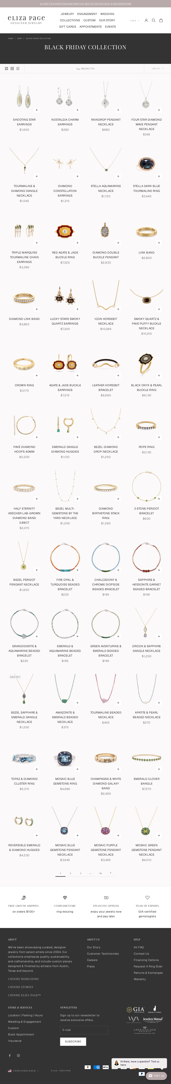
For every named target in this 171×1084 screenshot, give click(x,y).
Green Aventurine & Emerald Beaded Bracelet (105, 650)
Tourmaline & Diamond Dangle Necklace (24, 190)
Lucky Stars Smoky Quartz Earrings (65, 321)
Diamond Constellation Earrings (65, 190)
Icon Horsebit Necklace (106, 321)
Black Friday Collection (38, 38)
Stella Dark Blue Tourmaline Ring (146, 188)
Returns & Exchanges (148, 973)
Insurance (15, 1041)
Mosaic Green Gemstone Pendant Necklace (147, 849)
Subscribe (73, 1041)
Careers (92, 960)
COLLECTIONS (70, 20)
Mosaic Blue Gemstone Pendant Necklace (65, 849)
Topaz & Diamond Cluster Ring (24, 781)
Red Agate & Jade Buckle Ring (65, 255)
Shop (19, 38)
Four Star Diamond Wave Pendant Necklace (146, 124)
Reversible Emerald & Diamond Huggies (24, 847)
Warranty (140, 979)
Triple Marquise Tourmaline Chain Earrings (24, 257)
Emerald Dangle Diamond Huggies (65, 449)
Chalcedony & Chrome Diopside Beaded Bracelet (106, 584)
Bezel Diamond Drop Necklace (106, 449)
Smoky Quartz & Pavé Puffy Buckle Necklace (146, 323)
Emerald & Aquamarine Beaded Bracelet (65, 650)
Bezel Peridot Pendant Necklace (24, 582)
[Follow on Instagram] (18, 1055)
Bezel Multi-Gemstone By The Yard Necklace (65, 513)
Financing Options (146, 960)
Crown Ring (24, 385)
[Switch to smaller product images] (12, 68)
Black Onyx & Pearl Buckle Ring (146, 387)
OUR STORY (107, 20)
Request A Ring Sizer (148, 966)
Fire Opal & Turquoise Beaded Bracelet (65, 584)
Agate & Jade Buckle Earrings (65, 387)
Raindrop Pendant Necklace (106, 122)
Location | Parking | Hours (25, 1015)
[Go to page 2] (111, 873)
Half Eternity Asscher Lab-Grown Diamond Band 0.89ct (24, 515)
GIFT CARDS (67, 26)
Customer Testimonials (103, 953)
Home (10, 38)
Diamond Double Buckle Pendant (106, 255)
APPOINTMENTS (90, 26)
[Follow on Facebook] (9, 1055)
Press (91, 966)
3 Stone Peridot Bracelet (146, 511)
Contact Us (141, 953)
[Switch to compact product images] (17, 68)
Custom (13, 1028)
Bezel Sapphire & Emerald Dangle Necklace (24, 717)
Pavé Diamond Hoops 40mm (24, 449)
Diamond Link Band (24, 319)
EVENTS (110, 26)
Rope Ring (147, 447)
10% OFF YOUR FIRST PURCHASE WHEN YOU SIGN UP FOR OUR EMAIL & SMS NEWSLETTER (85, 3)
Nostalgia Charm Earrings (65, 122)
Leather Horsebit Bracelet (105, 387)
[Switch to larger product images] (6, 68)
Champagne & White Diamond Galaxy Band (106, 783)
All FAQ (139, 947)
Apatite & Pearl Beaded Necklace (147, 715)
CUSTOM (89, 20)
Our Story (94, 947)
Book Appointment (21, 1034)
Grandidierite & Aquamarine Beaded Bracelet (24, 650)
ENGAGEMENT (87, 14)
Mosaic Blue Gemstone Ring (65, 781)
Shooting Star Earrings (24, 122)
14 (100, 873)
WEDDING (107, 14)
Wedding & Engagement (24, 1022)
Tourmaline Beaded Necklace (106, 715)
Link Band (147, 252)
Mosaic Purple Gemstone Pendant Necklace (106, 849)
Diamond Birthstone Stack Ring (106, 513)
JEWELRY (67, 14)
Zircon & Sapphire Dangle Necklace (146, 648)
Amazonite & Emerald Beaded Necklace (65, 717)
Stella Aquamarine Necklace (106, 188)
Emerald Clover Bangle (146, 781)
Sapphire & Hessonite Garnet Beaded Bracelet (146, 584)
